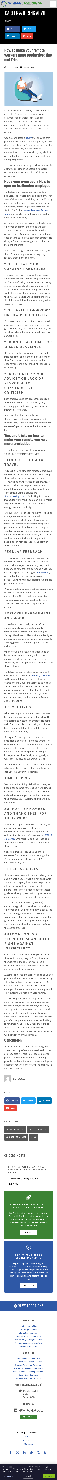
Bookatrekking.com (14, 496)
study (29, 137)
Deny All (28, 1476)
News (34, 1137)
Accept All (49, 1476)
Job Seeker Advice (16, 1137)
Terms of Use (28, 1440)
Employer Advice (37, 1129)
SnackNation (42, 572)
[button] (53, 4)
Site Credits (28, 1444)
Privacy (28, 1436)
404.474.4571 (31, 1410)
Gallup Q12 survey (41, 675)
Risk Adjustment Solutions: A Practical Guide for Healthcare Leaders (27, 1169)
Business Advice (15, 1129)
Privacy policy (7, 1476)
